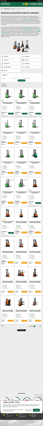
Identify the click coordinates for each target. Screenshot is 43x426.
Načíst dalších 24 (21, 330)
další (40, 326)
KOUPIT (11, 113)
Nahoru (2, 325)
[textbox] (7, 78)
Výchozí (4, 83)
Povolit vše (36, 410)
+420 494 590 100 (24, 415)
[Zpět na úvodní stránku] (6, 4)
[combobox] (7, 78)
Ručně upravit (28, 410)
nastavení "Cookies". (10, 410)
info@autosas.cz (23, 416)
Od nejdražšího (4, 86)
